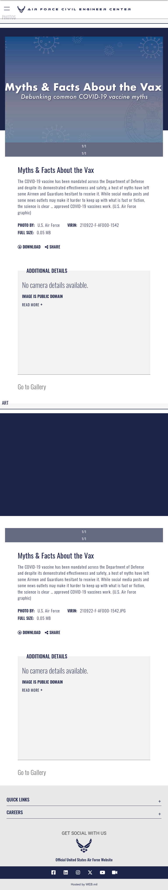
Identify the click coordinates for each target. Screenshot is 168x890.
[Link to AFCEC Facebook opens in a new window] (53, 872)
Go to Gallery (32, 386)
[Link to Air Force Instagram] (78, 872)
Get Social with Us (84, 833)
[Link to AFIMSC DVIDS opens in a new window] (114, 872)
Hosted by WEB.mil (84, 884)
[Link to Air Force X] (90, 872)
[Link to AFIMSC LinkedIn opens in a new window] (65, 872)
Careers (15, 812)
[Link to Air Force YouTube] (102, 872)
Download (31, 247)
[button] (7, 9)
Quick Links (18, 799)
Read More (31, 304)
